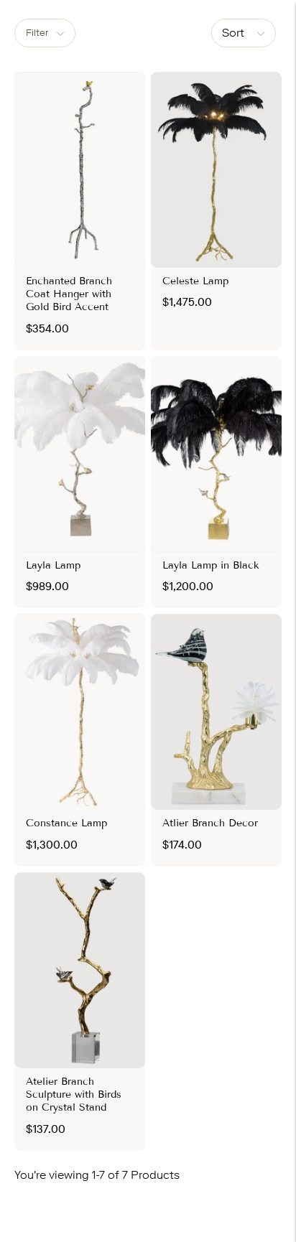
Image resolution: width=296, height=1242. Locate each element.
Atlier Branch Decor (210, 823)
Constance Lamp (66, 823)
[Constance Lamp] (79, 712)
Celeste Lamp (195, 281)
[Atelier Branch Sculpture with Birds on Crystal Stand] (79, 970)
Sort (233, 32)
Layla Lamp (53, 565)
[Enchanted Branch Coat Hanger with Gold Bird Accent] (79, 170)
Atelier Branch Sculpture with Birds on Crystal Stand (73, 1094)
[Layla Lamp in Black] (216, 454)
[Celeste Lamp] (216, 170)
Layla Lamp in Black (210, 565)
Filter (37, 32)
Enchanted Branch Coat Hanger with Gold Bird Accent (69, 294)
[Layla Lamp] (79, 454)
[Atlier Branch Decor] (216, 712)
